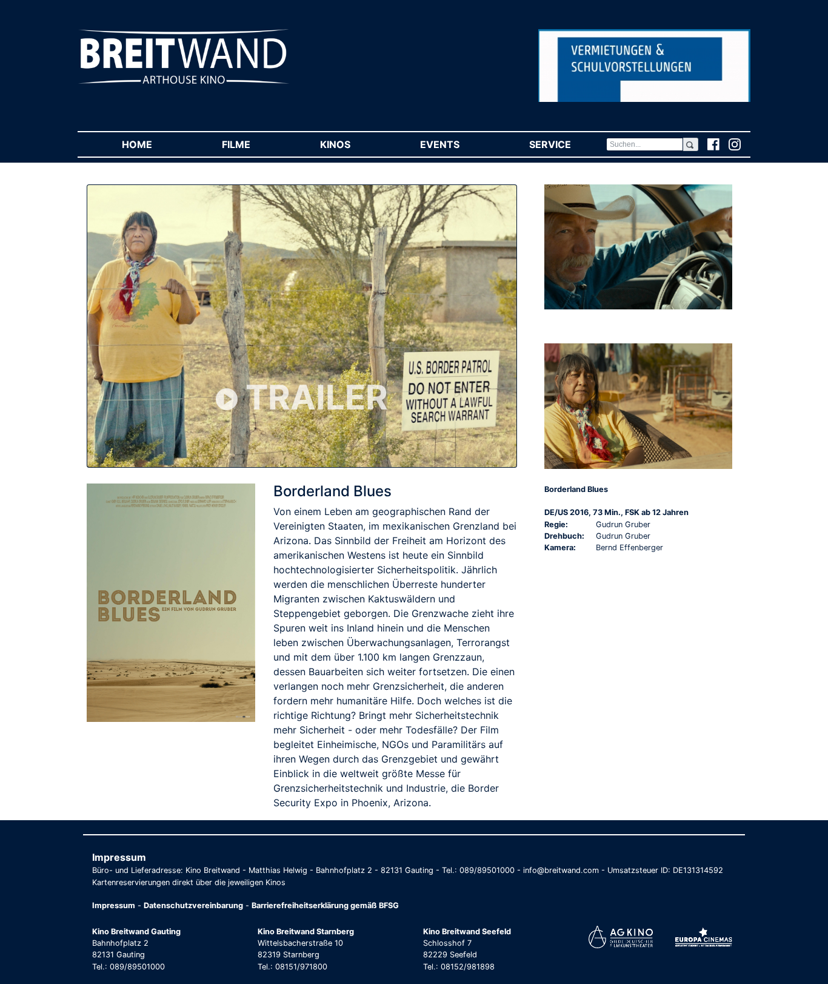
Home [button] (154, 144)
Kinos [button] (352, 144)
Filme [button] (253, 144)
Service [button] (567, 144)
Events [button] (457, 144)
